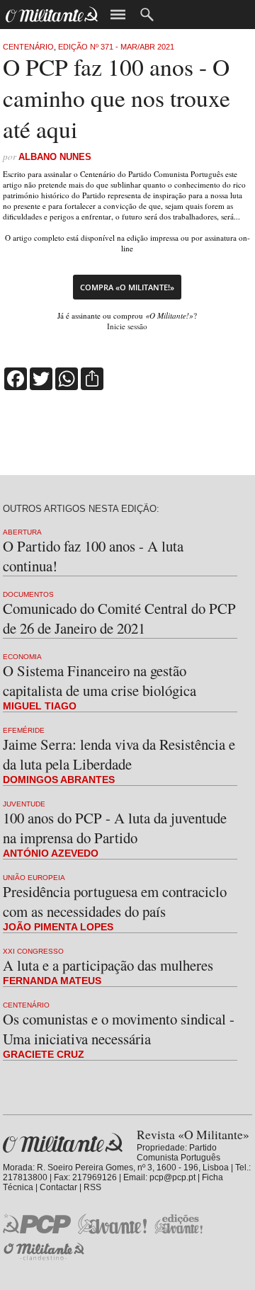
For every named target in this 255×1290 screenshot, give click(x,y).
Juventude (24, 804)
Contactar (58, 1187)
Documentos (28, 594)
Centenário (28, 46)
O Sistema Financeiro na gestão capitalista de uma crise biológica (99, 680)
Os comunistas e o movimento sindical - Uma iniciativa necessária (118, 1029)
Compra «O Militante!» (127, 287)
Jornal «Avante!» (112, 1224)
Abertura (22, 532)
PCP (37, 1223)
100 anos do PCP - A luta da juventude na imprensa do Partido (115, 827)
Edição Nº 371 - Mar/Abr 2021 (116, 46)
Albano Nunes (54, 157)
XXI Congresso (33, 951)
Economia (22, 657)
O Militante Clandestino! (45, 1251)
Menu (118, 14)
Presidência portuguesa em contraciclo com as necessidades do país (115, 901)
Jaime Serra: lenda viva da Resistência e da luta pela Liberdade (119, 754)
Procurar (147, 14)
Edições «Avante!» (179, 1224)
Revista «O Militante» (63, 1143)
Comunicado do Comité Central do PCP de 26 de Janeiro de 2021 (119, 618)
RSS (92, 1187)
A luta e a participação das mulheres (108, 965)
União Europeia (34, 877)
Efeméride (24, 730)
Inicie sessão (127, 326)
